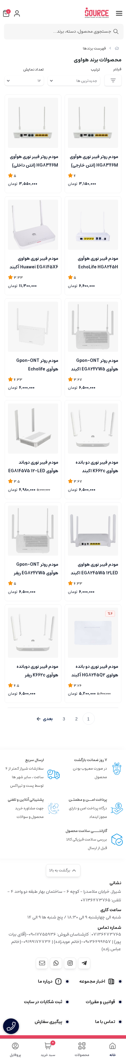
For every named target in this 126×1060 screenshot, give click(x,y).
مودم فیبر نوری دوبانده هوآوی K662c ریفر (37, 670)
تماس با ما (105, 1022)
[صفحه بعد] (44, 718)
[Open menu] (119, 13)
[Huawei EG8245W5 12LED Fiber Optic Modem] (93, 531)
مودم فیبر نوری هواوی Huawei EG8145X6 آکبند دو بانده (33, 262)
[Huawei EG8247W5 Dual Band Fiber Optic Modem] (93, 327)
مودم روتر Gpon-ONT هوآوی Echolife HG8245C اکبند (37, 364)
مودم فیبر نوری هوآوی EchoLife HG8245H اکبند (98, 262)
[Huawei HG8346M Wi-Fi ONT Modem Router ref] (33, 123)
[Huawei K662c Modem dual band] (93, 428)
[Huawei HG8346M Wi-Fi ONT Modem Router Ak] (93, 123)
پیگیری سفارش (48, 1022)
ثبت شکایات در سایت (43, 1002)
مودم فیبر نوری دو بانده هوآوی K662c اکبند (97, 466)
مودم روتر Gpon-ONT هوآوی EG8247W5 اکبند (94, 364)
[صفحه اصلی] (117, 48)
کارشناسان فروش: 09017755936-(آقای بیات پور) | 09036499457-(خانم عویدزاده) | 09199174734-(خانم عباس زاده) (65, 942)
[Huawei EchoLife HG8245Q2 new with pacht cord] (93, 633)
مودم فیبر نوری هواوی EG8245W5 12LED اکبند (94, 568)
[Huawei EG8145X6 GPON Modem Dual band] (33, 225)
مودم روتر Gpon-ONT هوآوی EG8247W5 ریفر (36, 568)
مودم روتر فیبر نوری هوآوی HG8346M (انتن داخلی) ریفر (34, 160)
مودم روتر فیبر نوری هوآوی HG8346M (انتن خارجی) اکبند (94, 160)
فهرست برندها (94, 48)
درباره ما (45, 981)
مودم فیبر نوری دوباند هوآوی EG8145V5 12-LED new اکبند (33, 466)
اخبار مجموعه (92, 981)
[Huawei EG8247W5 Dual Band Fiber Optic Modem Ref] (33, 531)
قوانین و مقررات (100, 1002)
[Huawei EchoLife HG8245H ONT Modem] (93, 225)
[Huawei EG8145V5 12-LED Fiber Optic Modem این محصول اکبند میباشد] (33, 428)
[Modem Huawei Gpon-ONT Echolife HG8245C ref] (33, 327)
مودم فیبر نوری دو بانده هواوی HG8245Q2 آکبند (94, 670)
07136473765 (106, 934)
